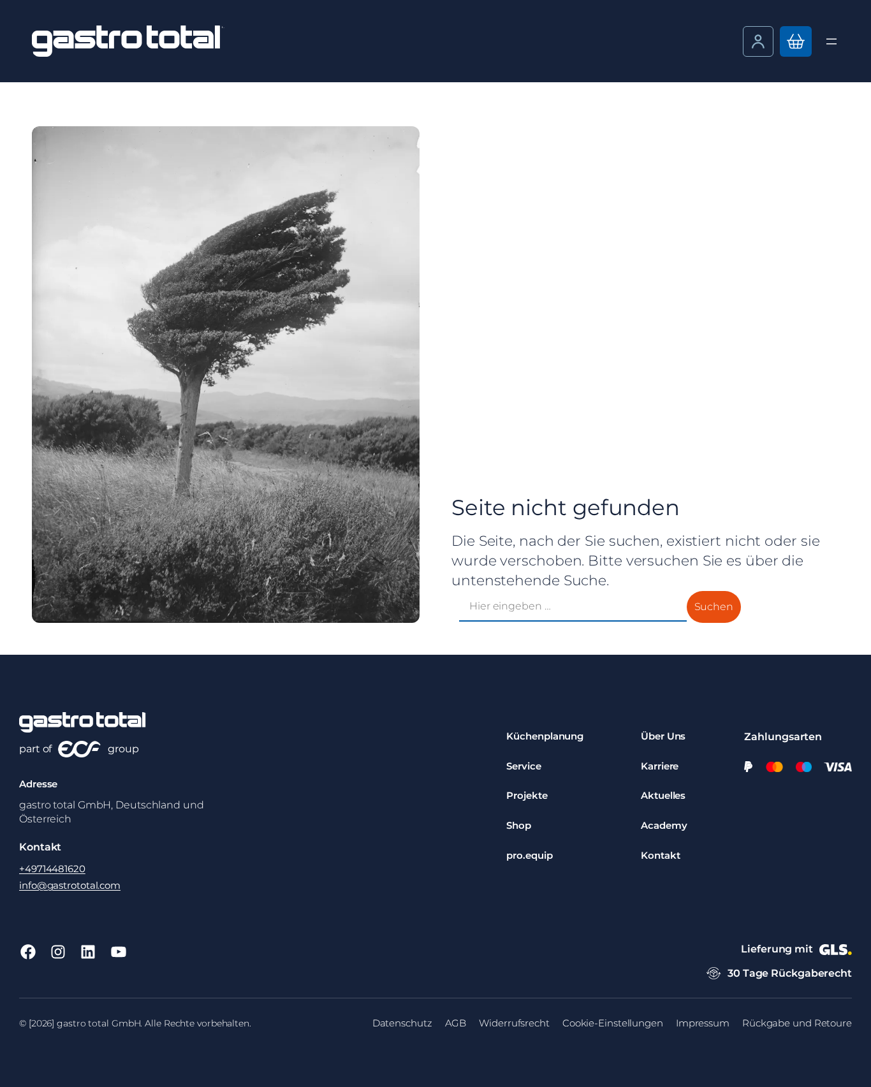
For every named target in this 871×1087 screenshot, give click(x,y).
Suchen (713, 607)
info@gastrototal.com (70, 885)
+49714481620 (52, 869)
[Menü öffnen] (831, 41)
